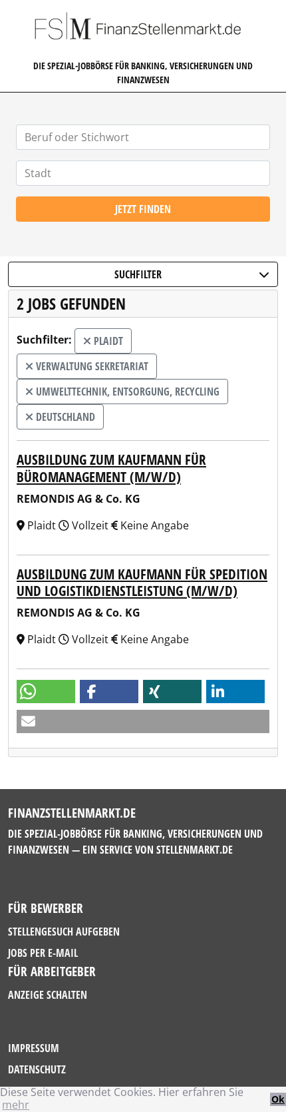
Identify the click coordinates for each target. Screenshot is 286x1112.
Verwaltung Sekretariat (90, 366)
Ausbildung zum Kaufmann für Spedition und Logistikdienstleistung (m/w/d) (142, 582)
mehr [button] (15, 1104)
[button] (46, 691)
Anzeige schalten (47, 994)
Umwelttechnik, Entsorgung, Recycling (126, 391)
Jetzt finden (143, 209)
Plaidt (107, 341)
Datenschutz (37, 1069)
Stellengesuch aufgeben (64, 931)
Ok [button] (278, 1099)
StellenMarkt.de (194, 849)
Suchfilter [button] (138, 274)
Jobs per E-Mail (43, 953)
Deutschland (64, 417)
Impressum (33, 1048)
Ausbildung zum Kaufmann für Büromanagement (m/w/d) (111, 467)
